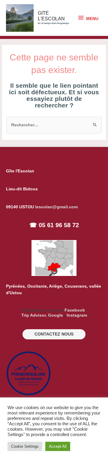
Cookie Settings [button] (25, 446)
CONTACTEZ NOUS (54, 334)
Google (55, 315)
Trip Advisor (33, 315)
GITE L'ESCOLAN (51, 15)
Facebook (74, 310)
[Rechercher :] (54, 125)
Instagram (77, 315)
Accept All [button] (58, 446)
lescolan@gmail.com (56, 207)
